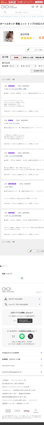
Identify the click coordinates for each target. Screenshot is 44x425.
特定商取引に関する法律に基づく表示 (24, 390)
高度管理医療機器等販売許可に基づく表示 (14, 397)
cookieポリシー (6, 390)
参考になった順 (28, 57)
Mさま (11, 187)
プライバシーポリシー (17, 380)
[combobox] (22, 12)
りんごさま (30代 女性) (15, 156)
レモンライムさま (14, 123)
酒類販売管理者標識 (24, 393)
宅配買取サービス (7, 403)
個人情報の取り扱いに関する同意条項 (13, 383)
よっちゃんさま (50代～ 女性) (17, 89)
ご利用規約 (5, 380)
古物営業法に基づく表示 (9, 393)
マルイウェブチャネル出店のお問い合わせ (14, 400)
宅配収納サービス (21, 403)
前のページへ (4, 266)
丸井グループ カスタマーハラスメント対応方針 (15, 387)
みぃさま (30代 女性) (15, 216)
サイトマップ (33, 400)
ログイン (39, 292)
